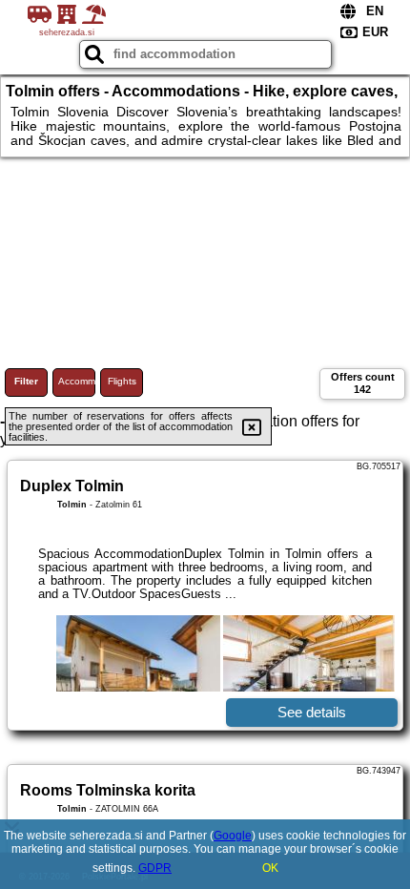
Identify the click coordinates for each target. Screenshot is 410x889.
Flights (122, 381)
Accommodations (76, 381)
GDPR (155, 868)
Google (233, 835)
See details (311, 712)
